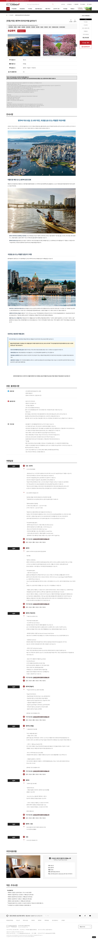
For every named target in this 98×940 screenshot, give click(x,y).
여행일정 (86, 31)
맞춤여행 (76, 4)
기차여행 (30, 9)
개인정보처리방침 (9, 920)
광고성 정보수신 (55, 920)
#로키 (50, 27)
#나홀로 (19, 27)
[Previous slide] (7, 45)
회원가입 (70, 4)
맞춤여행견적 (86, 47)
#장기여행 (33, 27)
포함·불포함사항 (85, 28)
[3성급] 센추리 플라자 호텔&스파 (41, 539)
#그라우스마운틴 (62, 27)
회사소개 (18, 920)
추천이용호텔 (86, 34)
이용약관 (33, 920)
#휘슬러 (42, 27)
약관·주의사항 (86, 37)
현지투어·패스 (56, 9)
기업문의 (90, 4)
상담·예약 (86, 43)
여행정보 (72, 9)
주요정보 (86, 21)
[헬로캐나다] (13, 4)
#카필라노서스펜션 (55, 27)
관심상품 (70, 21)
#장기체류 (37, 27)
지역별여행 (13, 9)
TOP (94, 937)
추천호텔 (65, 9)
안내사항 (86, 25)
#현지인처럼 (28, 27)
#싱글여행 (23, 27)
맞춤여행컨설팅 (38, 9)
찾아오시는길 (25, 920)
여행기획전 (47, 9)
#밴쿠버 (15, 27)
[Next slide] (75, 45)
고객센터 (83, 4)
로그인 (63, 4)
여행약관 (39, 920)
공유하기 (75, 21)
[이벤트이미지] (84, 8)
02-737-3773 (21, 915)
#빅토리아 (46, 27)
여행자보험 (47, 920)
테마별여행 (22, 9)
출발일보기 (22, 31)
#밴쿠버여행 (11, 27)
